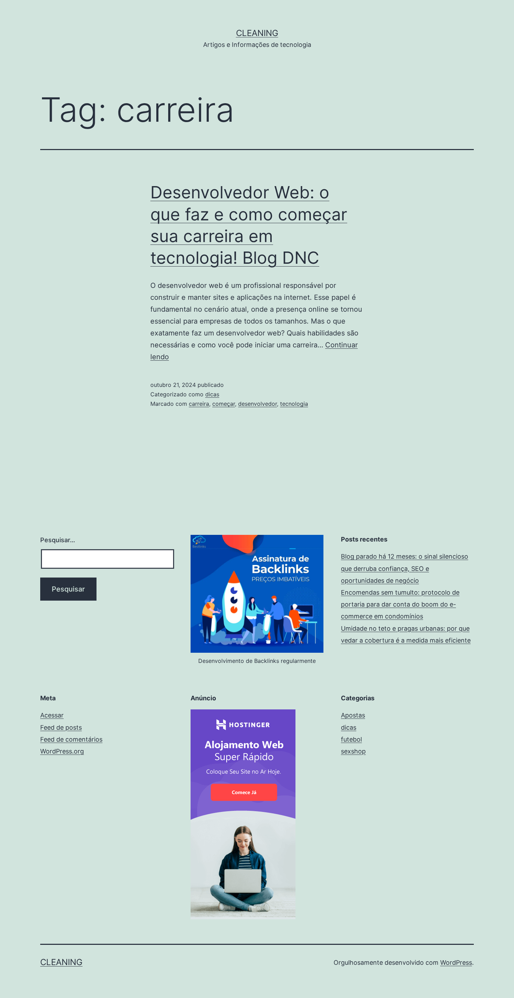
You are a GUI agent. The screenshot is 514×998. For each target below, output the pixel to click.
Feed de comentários (71, 739)
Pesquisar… (57, 540)
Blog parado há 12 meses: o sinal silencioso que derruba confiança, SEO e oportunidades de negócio (404, 568)
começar (223, 403)
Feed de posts (61, 727)
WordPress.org (62, 751)
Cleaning (257, 33)
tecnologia (294, 403)
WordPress (456, 962)
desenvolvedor (257, 403)
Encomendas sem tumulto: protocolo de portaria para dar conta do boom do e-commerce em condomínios (400, 604)
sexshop (353, 751)
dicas (212, 394)
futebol (351, 739)
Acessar (52, 715)
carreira (199, 403)
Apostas (353, 715)
